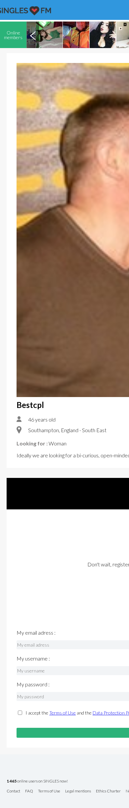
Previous (32, 35)
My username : (33, 658)
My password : (33, 684)
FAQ (29, 791)
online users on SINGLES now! (37, 781)
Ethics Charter (108, 791)
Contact (13, 791)
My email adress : (36, 632)
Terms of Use (62, 713)
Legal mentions (78, 791)
